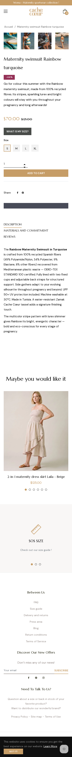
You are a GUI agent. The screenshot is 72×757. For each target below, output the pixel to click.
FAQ (36, 602)
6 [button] (46, 490)
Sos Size (36, 541)
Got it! (13, 751)
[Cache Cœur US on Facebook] (28, 678)
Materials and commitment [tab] (26, 230)
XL (35, 148)
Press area (36, 621)
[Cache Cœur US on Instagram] (43, 678)
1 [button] (26, 490)
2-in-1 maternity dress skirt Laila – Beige (36, 477)
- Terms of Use (52, 716)
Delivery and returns (36, 615)
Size (6, 140)
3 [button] (34, 490)
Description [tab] (13, 224)
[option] (36, 3)
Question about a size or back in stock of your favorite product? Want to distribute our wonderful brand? (36, 703)
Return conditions (36, 634)
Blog (36, 628)
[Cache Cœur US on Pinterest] (36, 678)
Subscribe (61, 670)
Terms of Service (36, 641)
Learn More (50, 746)
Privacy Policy (19, 716)
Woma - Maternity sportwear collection (35, 2)
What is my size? (17, 131)
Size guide (36, 608)
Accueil (8, 26)
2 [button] (30, 490)
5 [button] (42, 490)
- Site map (35, 716)
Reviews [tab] (9, 236)
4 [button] (38, 490)
